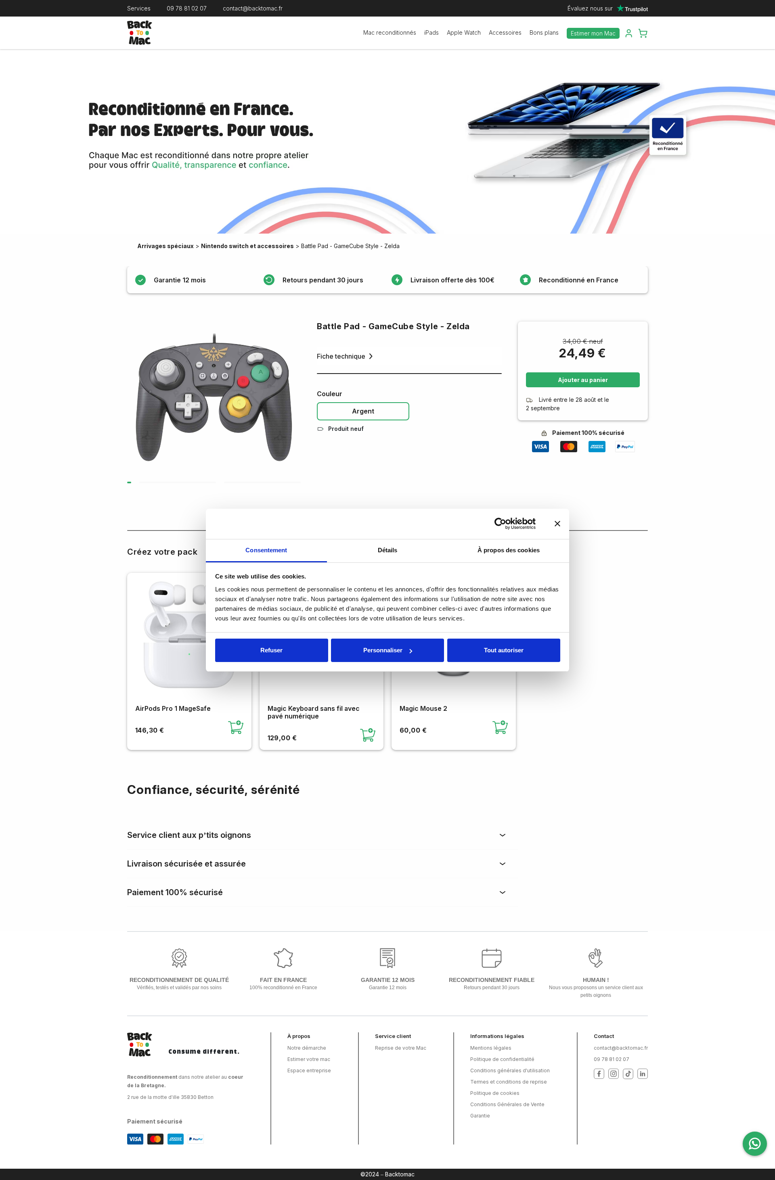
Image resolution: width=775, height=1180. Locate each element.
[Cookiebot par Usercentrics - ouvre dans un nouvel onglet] (500, 524)
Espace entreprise (309, 1070)
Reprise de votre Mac (400, 1048)
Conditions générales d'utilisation (510, 1070)
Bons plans (544, 32)
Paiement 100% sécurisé (175, 892)
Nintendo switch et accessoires (247, 245)
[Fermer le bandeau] (557, 523)
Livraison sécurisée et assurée (186, 864)
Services (139, 8)
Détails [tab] (388, 550)
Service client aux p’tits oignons (189, 835)
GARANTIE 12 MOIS (388, 980)
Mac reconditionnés (389, 32)
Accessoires (505, 32)
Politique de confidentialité (502, 1059)
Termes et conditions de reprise (508, 1082)
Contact (604, 1036)
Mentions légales (490, 1048)
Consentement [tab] (266, 550)
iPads (431, 32)
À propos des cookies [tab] (509, 550)
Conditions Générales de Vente (507, 1104)
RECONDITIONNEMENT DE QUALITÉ (179, 980)
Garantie (480, 1116)
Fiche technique (341, 356)
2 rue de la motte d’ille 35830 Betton (170, 1097)
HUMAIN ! (596, 980)
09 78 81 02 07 (187, 8)
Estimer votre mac (308, 1059)
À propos (298, 1036)
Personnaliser (382, 650)
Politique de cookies (494, 1093)
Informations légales (497, 1036)
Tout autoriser (504, 650)
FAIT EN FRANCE (283, 980)
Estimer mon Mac (593, 33)
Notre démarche (306, 1048)
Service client (393, 1036)
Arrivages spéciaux (165, 245)
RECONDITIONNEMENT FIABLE (491, 980)
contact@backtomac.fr (253, 8)
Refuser (271, 650)
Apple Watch (464, 32)
